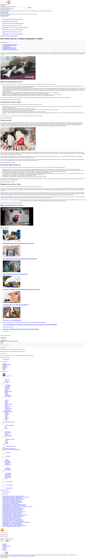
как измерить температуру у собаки (7, 162)
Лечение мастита (6, 46)
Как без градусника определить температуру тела (13, 501)
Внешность (5, 365)
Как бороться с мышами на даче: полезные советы (13, 519)
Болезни (4, 363)
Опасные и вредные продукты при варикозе (11, 500)
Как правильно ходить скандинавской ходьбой (12, 523)
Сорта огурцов (8, 475)
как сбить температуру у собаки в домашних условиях (11, 202)
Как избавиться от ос (9, 8)
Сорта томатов (8, 477)
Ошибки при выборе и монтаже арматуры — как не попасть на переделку (17, 506)
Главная (2, 35)
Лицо (6, 405)
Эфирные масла (8, 464)
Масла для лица (8, 410)
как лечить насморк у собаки (6, 117)
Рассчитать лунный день (5, 15)
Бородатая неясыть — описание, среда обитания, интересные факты (16, 522)
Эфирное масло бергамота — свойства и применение (13, 521)
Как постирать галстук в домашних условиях (12, 507)
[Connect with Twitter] (7, 340)
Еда (6, 380)
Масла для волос (8, 408)
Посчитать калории (4, 11)
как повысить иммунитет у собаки (7, 181)
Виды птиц (7, 388)
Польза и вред (8, 462)
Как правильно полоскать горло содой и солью (12, 516)
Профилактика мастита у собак (9, 48)
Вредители (5, 366)
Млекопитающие (8, 391)
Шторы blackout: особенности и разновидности (12, 498)
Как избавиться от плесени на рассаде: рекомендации (13, 508)
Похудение (7, 409)
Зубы (6, 441)
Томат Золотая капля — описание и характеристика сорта (14, 504)
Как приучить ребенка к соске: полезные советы (12, 520)
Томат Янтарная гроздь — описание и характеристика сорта (15, 514)
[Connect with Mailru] (16, 340)
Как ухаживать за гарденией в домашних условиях (13, 29)
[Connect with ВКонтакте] (12, 340)
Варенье (6, 412)
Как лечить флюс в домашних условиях (11, 503)
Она (6, 427)
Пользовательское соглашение (29, 555)
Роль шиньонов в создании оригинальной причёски (13, 495)
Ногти (6, 402)
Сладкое (6, 419)
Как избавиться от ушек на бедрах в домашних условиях (14, 505)
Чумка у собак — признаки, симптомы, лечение (12, 502)
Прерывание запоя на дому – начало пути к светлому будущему (15, 27)
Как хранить (7, 381)
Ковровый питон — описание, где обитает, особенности (14, 511)
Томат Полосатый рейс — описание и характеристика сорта (15, 525)
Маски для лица (8, 406)
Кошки (6, 390)
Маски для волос (8, 404)
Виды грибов (7, 461)
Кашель (6, 442)
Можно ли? (7, 434)
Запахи (4, 368)
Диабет (6, 440)
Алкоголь (7, 460)
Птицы (6, 392)
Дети (6, 433)
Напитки (7, 417)
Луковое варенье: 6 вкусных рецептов (10, 21)
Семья (6, 428)
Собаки (16, 35)
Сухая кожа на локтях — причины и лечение (12, 513)
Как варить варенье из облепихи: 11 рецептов (12, 31)
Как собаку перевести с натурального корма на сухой (13, 515)
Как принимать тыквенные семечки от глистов (12, 510)
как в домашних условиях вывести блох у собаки (10, 99)
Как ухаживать (8, 469)
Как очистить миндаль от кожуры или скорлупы (12, 512)
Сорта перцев (8, 476)
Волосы (6, 403)
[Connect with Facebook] (2, 340)
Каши (6, 415)
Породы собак (8, 396)
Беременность (8, 432)
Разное (4, 369)
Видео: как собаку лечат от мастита (10, 49)
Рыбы (6, 393)
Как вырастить (8, 468)
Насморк (7, 443)
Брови (6, 400)
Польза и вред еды (6, 491)
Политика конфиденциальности (15, 555)
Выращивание (8, 474)
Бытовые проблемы (7, 364)
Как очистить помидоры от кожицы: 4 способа (12, 25)
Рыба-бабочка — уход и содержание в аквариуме (12, 524)
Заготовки (7, 413)
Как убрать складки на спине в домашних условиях (13, 23)
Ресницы (7, 407)
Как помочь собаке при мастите (9, 47)
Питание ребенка (8, 435)
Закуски (6, 414)
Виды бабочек (8, 385)
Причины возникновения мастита (10, 44)
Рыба (6, 418)
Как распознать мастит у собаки (9, 45)
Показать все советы (4, 490)
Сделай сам (7, 463)
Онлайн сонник (6, 359)
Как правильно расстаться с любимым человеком (12, 19)
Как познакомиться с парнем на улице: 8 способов (13, 509)
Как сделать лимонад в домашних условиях (11, 517)
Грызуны (7, 389)
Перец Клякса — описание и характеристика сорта (13, 33)
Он (5, 426)
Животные (13, 35)
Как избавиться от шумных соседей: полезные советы (13, 499)
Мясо (6, 416)
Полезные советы (7, 35)
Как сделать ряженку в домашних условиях (11, 526)
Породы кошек (8, 395)
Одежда (6, 382)
